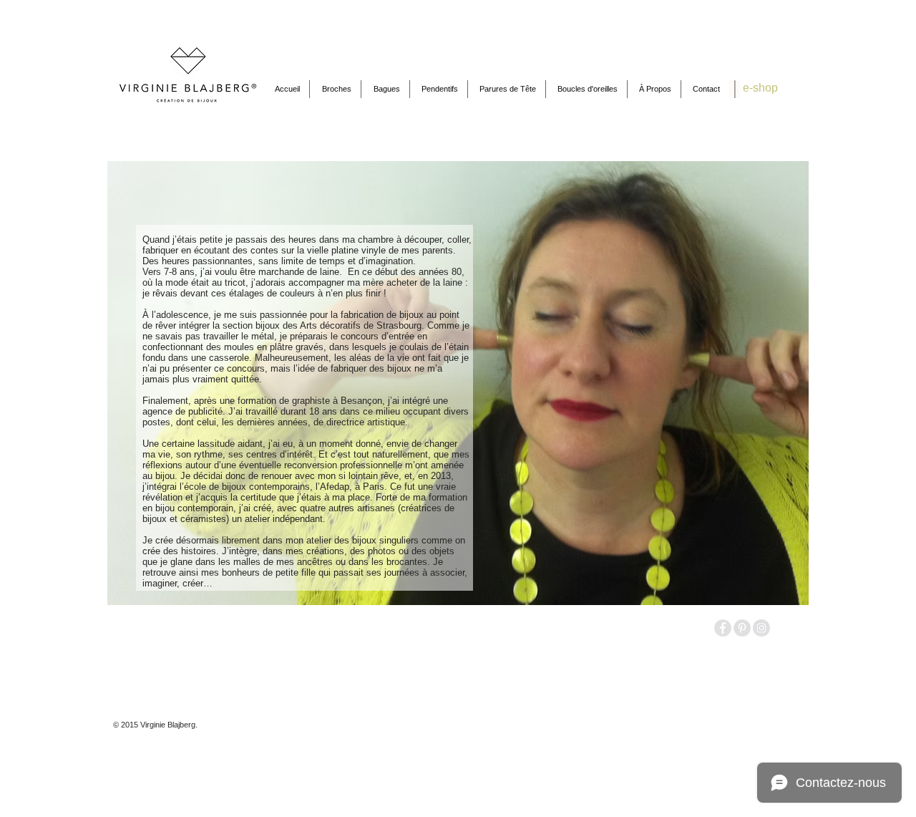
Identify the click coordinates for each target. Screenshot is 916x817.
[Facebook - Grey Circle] (722, 628)
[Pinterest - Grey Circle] (742, 628)
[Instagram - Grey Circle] (761, 628)
